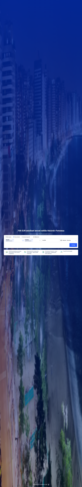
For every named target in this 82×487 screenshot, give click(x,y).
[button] (72, 2)
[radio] (8, 237)
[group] (14, 240)
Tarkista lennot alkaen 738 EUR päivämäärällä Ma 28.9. (40, 233)
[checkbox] (36, 237)
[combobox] (14, 240)
